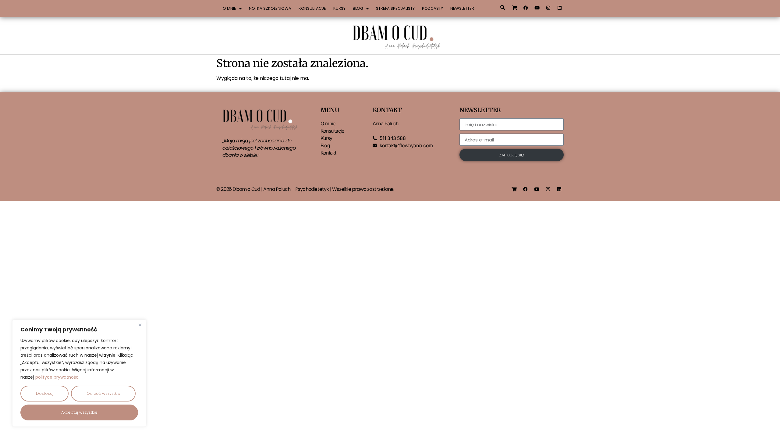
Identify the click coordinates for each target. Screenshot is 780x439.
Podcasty (432, 8)
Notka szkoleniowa (270, 8)
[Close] (140, 324)
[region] (79, 373)
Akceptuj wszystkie (79, 412)
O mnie (229, 8)
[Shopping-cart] (514, 7)
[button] (502, 7)
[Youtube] (537, 7)
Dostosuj (44, 393)
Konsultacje (312, 8)
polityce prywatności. (57, 377)
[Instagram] (548, 7)
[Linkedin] (559, 7)
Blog (358, 8)
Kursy (339, 8)
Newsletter (462, 8)
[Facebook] (525, 7)
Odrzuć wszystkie (103, 393)
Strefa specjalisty (395, 8)
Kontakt (328, 153)
